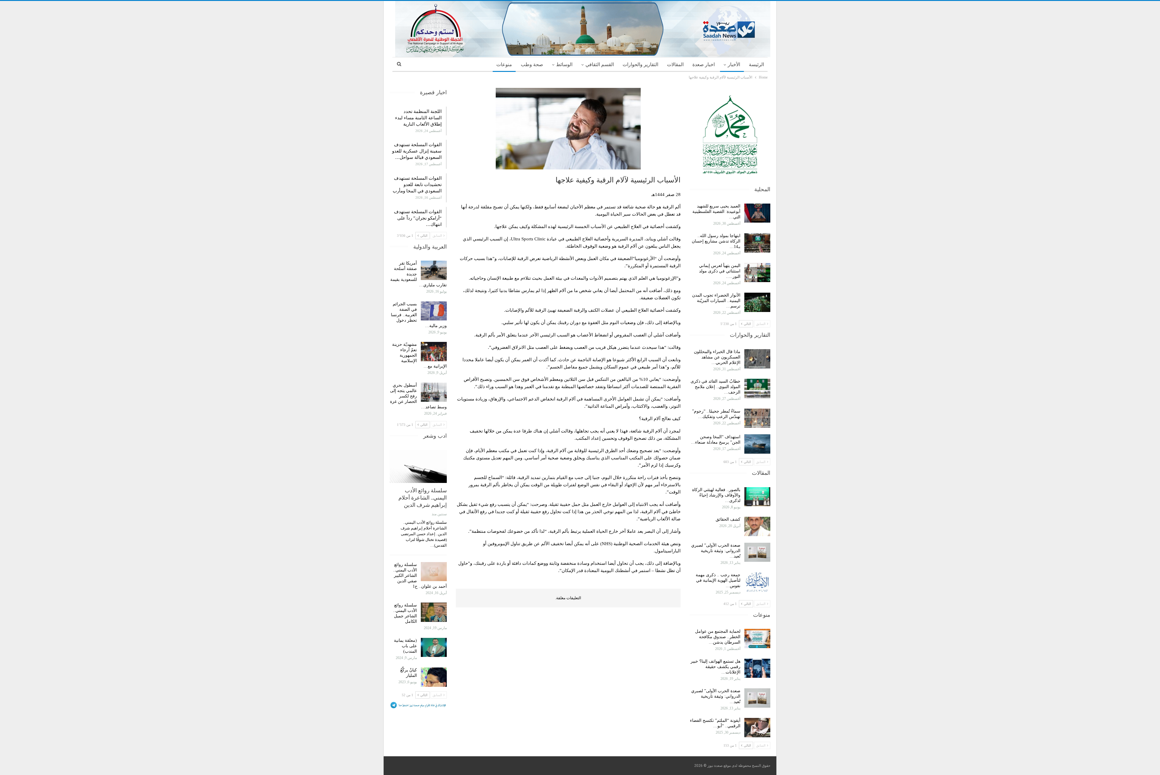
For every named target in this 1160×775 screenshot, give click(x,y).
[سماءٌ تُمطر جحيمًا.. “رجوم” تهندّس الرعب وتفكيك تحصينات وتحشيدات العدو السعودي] (757, 418)
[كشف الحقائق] (757, 526)
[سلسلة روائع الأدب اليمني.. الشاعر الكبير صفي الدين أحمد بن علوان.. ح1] (434, 571)
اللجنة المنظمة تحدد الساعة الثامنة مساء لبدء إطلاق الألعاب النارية (418, 118)
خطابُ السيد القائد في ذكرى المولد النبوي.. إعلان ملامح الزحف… (715, 386)
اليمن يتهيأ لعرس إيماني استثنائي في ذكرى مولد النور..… (719, 271)
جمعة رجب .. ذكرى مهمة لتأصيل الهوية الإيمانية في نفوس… (718, 580)
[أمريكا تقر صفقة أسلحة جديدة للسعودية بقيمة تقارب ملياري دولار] (434, 270)
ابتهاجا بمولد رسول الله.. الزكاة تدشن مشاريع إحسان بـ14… (716, 241)
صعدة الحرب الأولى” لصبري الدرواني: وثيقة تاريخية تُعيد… (715, 550)
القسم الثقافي (599, 64)
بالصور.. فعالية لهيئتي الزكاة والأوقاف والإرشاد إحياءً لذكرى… (716, 495)
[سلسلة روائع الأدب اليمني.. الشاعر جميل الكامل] (434, 612)
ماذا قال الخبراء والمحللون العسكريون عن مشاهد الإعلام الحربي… (717, 357)
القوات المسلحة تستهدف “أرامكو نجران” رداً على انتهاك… (418, 218)
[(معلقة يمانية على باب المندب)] (434, 647)
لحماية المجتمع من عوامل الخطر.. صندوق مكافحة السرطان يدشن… (717, 637)
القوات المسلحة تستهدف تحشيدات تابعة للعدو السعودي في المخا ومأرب (417, 184)
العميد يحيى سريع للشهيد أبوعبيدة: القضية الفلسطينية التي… (716, 211)
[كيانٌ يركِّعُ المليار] (434, 677)
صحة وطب (532, 64)
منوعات (504, 64)
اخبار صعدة (703, 64)
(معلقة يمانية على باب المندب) (405, 646)
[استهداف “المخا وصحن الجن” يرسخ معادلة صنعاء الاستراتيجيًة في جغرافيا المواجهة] (757, 444)
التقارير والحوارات (640, 64)
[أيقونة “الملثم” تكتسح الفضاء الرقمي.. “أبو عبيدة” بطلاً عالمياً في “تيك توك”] (757, 727)
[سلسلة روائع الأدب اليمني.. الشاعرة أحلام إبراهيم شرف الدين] (418, 466)
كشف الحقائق (727, 519)
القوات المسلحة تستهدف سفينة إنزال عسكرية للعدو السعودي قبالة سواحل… (417, 151)
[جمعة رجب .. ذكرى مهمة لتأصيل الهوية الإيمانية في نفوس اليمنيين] (757, 582)
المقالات (675, 64)
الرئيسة (756, 64)
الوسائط (564, 64)
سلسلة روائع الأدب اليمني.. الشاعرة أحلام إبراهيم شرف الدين (422, 497)
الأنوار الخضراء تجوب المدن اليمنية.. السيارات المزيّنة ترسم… (716, 300)
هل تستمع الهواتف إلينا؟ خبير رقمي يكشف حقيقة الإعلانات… (715, 666)
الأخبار (734, 64)
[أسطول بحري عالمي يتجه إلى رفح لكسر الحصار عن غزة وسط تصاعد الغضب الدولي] (434, 392)
